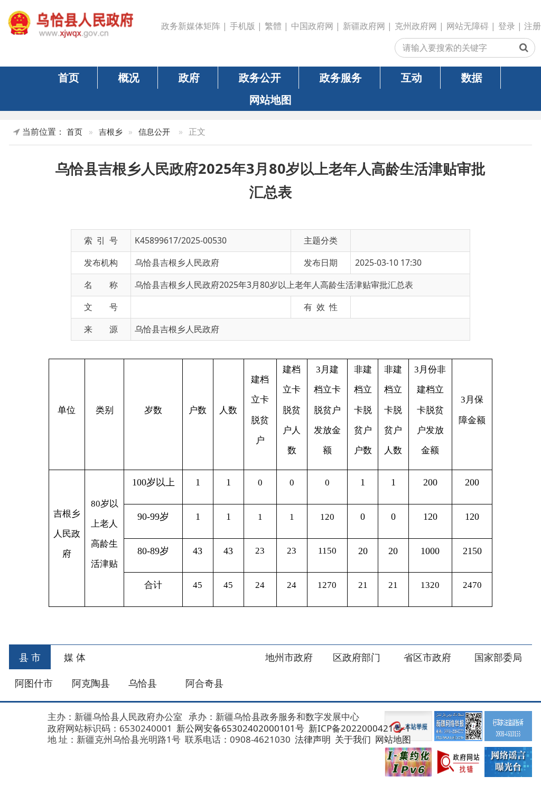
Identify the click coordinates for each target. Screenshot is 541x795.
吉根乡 (111, 131)
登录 (506, 26)
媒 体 (75, 657)
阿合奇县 (204, 683)
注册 (532, 26)
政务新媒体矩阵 (190, 26)
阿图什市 (34, 683)
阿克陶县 (91, 683)
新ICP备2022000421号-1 (358, 728)
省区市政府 (427, 657)
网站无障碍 (467, 26)
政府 (189, 77)
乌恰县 (142, 683)
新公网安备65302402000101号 (239, 728)
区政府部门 (356, 657)
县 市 (30, 657)
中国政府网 (312, 26)
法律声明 (312, 739)
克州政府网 (416, 26)
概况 (128, 77)
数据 (471, 77)
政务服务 (341, 77)
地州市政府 (289, 657)
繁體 (273, 26)
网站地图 (270, 99)
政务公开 (260, 77)
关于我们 (352, 739)
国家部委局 (498, 657)
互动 (411, 77)
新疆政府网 (364, 26)
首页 (68, 77)
